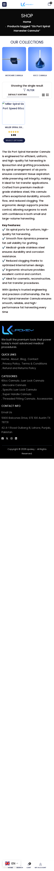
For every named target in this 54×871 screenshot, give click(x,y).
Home (27, 22)
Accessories (45, 398)
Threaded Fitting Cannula (19, 398)
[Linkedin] (16, 438)
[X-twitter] (7, 438)
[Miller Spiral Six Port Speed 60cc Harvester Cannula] (13, 113)
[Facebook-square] (2, 438)
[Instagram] (11, 438)
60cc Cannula (10, 380)
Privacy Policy (11, 363)
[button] (49, 4)
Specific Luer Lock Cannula (20, 389)
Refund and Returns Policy (19, 368)
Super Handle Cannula (17, 394)
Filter (30, 90)
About (15, 359)
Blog (23, 359)
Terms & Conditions (34, 363)
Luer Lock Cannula (32, 380)
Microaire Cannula (14, 385)
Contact (33, 359)
